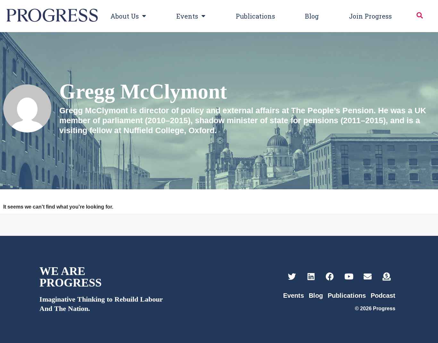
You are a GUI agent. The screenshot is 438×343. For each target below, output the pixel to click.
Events (187, 16)
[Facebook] (330, 276)
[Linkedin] (311, 276)
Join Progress (370, 16)
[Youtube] (349, 276)
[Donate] (386, 276)
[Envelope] (367, 276)
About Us (124, 16)
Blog (312, 16)
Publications (255, 16)
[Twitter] (292, 276)
